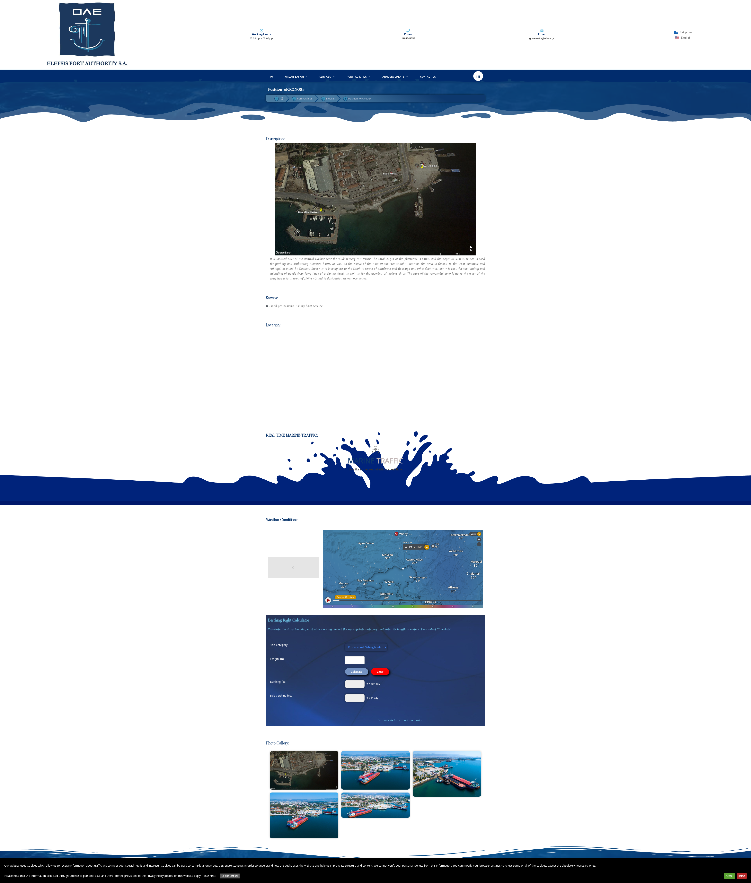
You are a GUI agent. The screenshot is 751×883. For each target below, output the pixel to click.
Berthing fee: (278, 681)
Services (325, 76)
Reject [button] (741, 876)
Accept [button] (729, 876)
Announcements (393, 76)
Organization (294, 76)
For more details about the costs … (400, 720)
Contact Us (428, 76)
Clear (380, 671)
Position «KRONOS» (359, 98)
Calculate (356, 671)
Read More (210, 876)
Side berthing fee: (281, 695)
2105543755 (408, 38)
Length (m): (277, 659)
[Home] (282, 98)
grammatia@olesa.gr (541, 38)
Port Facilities (357, 76)
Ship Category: (279, 645)
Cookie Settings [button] (229, 876)
